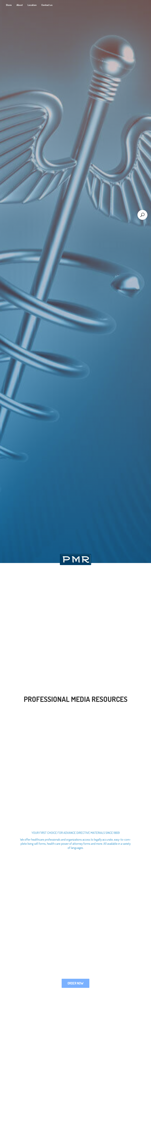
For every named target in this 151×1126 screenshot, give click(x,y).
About (20, 5)
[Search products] (142, 214)
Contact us (46, 5)
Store (9, 5)
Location (32, 5)
